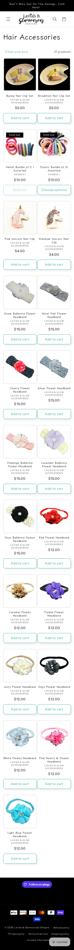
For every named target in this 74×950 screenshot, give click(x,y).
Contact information (39, 940)
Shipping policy (60, 933)
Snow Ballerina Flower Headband (19, 315)
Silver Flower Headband (54, 388)
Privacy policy (16, 933)
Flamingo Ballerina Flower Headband (20, 464)
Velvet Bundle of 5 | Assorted (20, 168)
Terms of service (38, 933)
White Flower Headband (19, 758)
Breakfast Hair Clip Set (54, 95)
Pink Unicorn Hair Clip (20, 238)
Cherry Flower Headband (20, 389)
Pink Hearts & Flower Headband (54, 759)
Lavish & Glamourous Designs (31, 927)
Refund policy (61, 927)
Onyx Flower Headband (54, 686)
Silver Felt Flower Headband (54, 315)
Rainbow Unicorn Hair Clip (54, 240)
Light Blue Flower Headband (20, 834)
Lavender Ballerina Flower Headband (54, 464)
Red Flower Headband (54, 537)
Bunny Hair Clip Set (19, 95)
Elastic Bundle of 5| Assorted (54, 168)
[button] (8, 19)
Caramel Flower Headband (20, 613)
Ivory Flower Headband (20, 686)
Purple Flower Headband (54, 613)
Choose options (54, 190)
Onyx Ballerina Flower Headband (20, 539)
